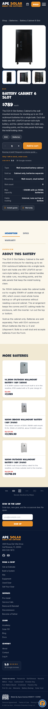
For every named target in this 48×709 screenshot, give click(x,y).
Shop (4, 20)
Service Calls (7, 602)
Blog (4, 633)
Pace (11, 682)
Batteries (13, 20)
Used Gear (6, 583)
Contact (5, 652)
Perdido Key (30, 682)
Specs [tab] (26, 233)
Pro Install (6, 598)
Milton (4, 682)
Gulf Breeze (31, 679)
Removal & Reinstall (10, 606)
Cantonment (19, 682)
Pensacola (21, 679)
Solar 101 (6, 629)
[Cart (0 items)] (27, 4)
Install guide (12, 208)
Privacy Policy (36, 702)
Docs (4, 637)
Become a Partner (10, 614)
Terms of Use (24, 702)
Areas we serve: (8, 679)
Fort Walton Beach (9, 685)
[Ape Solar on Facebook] (3, 555)
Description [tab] (11, 233)
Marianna (16, 688)
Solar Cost (39, 688)
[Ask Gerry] (42, 703)
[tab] (9, 77)
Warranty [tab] (10, 240)
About (4, 648)
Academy (6, 625)
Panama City (32, 685)
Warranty (29, 208)
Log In (4, 656)
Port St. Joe (6, 688)
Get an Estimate (8, 567)
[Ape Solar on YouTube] (8, 555)
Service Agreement (9, 702)
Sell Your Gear (8, 587)
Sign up (17, 523)
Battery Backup (28, 688)
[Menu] (44, 4)
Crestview (22, 685)
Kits (3, 575)
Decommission (8, 610)
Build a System (8, 571)
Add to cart (32, 146)
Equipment (6, 579)
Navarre (41, 679)
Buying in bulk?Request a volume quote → (19, 152)
